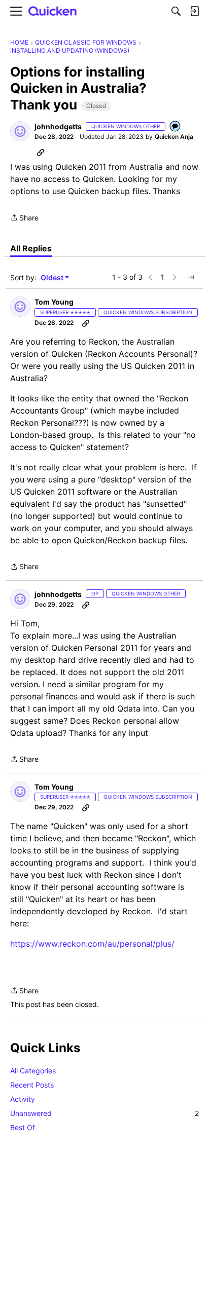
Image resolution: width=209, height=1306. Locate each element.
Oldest (53, 278)
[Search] (176, 11)
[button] (20, 131)
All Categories (33, 1070)
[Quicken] (52, 11)
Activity (22, 1099)
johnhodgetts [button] (58, 126)
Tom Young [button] (54, 301)
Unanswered (104, 1113)
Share (24, 218)
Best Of (22, 1127)
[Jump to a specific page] (191, 277)
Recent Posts (32, 1084)
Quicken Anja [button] (174, 136)
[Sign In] (194, 11)
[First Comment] (175, 127)
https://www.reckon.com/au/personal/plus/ (92, 944)
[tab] (31, 248)
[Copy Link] (40, 152)
